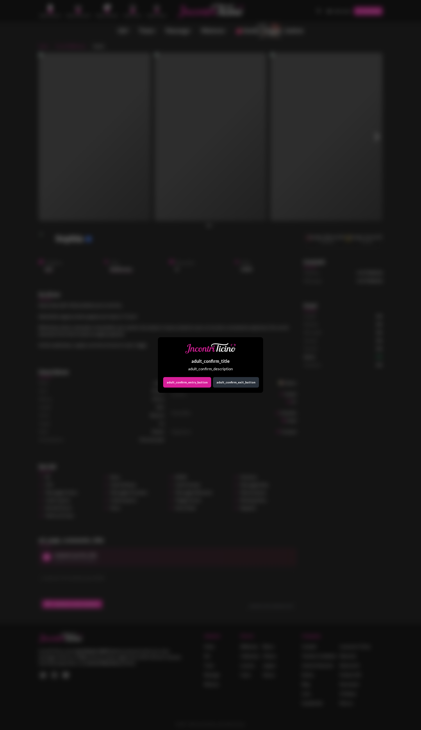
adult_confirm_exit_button (235, 382)
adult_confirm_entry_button (187, 382)
